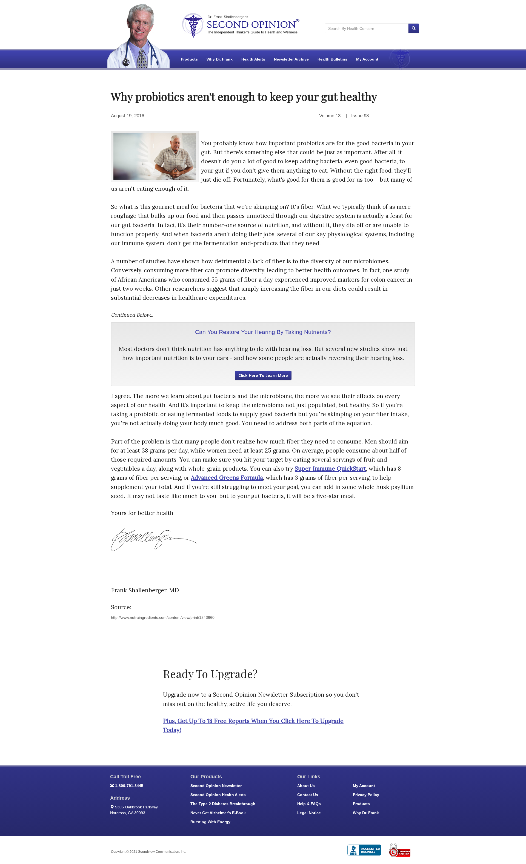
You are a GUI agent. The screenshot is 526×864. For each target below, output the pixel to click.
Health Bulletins (332, 59)
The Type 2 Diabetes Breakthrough (222, 804)
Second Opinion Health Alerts (218, 795)
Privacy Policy (366, 795)
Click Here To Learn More (263, 375)
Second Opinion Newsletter (216, 785)
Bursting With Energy (210, 822)
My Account (367, 59)
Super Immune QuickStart (330, 468)
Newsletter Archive (291, 59)
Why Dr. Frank (220, 59)
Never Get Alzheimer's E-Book (218, 813)
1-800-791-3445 (129, 785)
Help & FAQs (309, 804)
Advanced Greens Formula (227, 477)
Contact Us (307, 795)
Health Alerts (253, 59)
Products (189, 59)
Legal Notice (309, 813)
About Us (306, 785)
